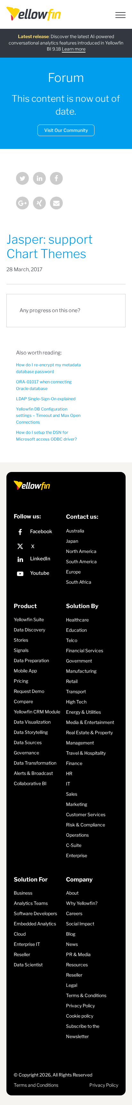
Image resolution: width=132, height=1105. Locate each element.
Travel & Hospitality (86, 753)
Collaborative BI (30, 783)
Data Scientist (28, 964)
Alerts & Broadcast (33, 773)
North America (81, 551)
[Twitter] (22, 179)
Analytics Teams (31, 903)
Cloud (20, 934)
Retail (72, 681)
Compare (23, 701)
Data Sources (28, 742)
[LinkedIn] (39, 179)
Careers (74, 913)
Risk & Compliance (85, 824)
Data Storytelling (31, 732)
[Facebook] (56, 179)
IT (68, 783)
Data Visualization (32, 722)
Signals (21, 650)
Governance (26, 752)
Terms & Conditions (86, 995)
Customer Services (85, 814)
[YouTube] (38, 574)
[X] (38, 546)
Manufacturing (81, 671)
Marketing (76, 804)
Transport (76, 691)
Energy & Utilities (83, 712)
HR (69, 773)
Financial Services (84, 650)
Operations (77, 835)
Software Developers (35, 913)
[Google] (22, 204)
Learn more (74, 49)
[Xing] (39, 204)
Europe (73, 571)
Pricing (21, 681)
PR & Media (78, 954)
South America (81, 561)
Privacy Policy (80, 1005)
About (72, 893)
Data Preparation (31, 660)
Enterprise (76, 855)
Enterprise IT (27, 944)
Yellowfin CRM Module (37, 711)
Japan (72, 541)
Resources (77, 964)
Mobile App (25, 670)
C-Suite (73, 845)
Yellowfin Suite (29, 619)
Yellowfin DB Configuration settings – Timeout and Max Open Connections (48, 416)
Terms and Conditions (36, 1085)
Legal (71, 985)
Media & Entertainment (90, 722)
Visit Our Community (66, 130)
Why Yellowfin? (81, 903)
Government (79, 660)
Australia (75, 530)
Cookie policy (79, 1016)
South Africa (78, 582)
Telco (71, 640)
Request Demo (29, 691)
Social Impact (80, 923)
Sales (71, 794)
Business (23, 893)
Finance (74, 763)
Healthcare (77, 619)
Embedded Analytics (35, 923)
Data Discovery (29, 629)
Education (76, 630)
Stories (21, 640)
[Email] (56, 204)
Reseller (22, 954)
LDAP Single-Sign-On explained (46, 398)
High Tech (76, 701)
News (72, 944)
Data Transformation (35, 763)
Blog (70, 934)
